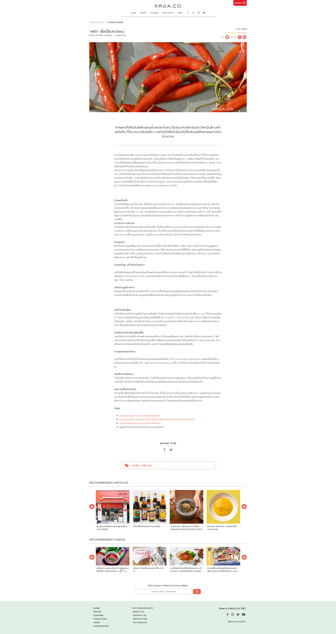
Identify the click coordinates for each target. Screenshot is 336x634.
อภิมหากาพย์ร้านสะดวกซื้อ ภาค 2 (148, 570)
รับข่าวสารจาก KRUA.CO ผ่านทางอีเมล (168, 585)
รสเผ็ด (135, 465)
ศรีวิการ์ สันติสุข (105, 35)
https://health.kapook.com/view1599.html (140, 423)
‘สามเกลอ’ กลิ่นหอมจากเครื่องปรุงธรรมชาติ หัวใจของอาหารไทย (186, 528)
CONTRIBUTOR (101, 626)
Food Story (96, 22)
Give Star (242, 33)
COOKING (154, 13)
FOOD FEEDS (115, 22)
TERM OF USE (140, 619)
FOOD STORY (168, 13)
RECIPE (143, 13)
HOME (133, 13)
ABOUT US (138, 611)
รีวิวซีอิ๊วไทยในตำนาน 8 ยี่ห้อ (146, 526)
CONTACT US (139, 615)
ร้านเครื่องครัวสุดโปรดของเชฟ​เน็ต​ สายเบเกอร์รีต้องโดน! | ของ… (223, 570)
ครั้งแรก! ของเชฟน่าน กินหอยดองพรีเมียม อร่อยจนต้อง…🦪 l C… (112, 570)
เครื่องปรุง (146, 465)
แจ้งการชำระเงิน (140, 622)
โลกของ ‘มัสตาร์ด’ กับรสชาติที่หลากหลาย (222, 528)
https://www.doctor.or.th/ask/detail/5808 (139, 416)
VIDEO (180, 13)
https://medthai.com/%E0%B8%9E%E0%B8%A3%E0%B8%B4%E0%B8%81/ (157, 419)
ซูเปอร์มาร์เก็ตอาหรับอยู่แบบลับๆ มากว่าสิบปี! (111, 528)
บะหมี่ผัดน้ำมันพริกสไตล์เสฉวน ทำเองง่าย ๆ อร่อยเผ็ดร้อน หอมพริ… (186, 570)
